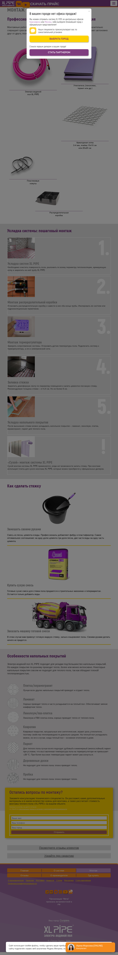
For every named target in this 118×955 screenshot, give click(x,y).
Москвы (48, 21)
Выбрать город (59, 38)
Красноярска (35, 21)
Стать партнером (59, 52)
